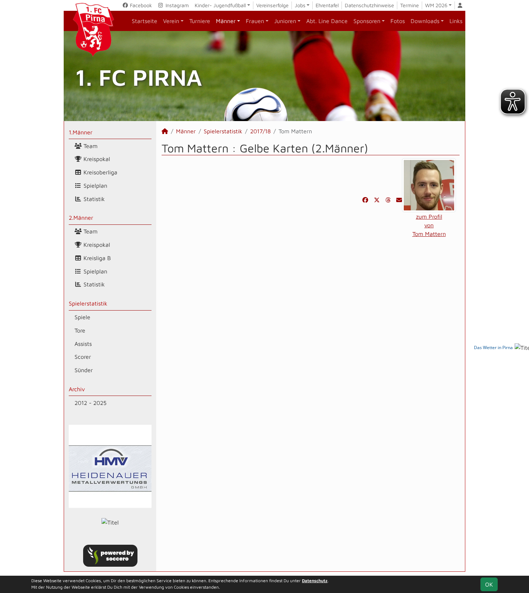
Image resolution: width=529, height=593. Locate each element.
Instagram (176, 5)
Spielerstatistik (88, 303)
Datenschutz (314, 580)
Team (90, 146)
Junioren (285, 21)
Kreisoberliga (99, 172)
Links (455, 21)
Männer (226, 21)
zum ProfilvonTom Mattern (429, 225)
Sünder (83, 370)
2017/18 (260, 131)
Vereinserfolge (272, 5)
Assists (83, 343)
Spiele (82, 317)
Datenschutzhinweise (369, 5)
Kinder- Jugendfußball (220, 5)
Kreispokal (96, 159)
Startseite (144, 21)
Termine (409, 5)
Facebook (140, 5)
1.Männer (80, 132)
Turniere (199, 21)
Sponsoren (366, 21)
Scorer (82, 356)
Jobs (300, 5)
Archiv (77, 389)
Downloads (425, 21)
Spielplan (94, 185)
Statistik (93, 199)
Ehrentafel (327, 5)
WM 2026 (436, 5)
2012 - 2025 (90, 403)
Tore (79, 330)
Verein (171, 21)
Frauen (255, 21)
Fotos (397, 21)
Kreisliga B (96, 258)
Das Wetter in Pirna (493, 347)
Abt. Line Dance (327, 21)
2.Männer (81, 217)
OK (489, 584)
